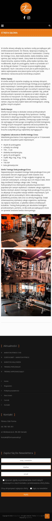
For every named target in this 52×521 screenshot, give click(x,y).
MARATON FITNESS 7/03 (12, 353)
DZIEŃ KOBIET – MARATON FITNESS (16, 357)
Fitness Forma (17, 516)
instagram (28, 18)
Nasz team (8, 395)
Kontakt (7, 405)
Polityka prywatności (11, 391)
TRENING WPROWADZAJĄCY (14, 371)
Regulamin (8, 386)
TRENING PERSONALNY (12, 367)
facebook (24, 18)
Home (6, 381)
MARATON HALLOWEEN (12, 362)
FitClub (39, 516)
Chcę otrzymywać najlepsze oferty (24, 488)
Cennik (6, 400)
